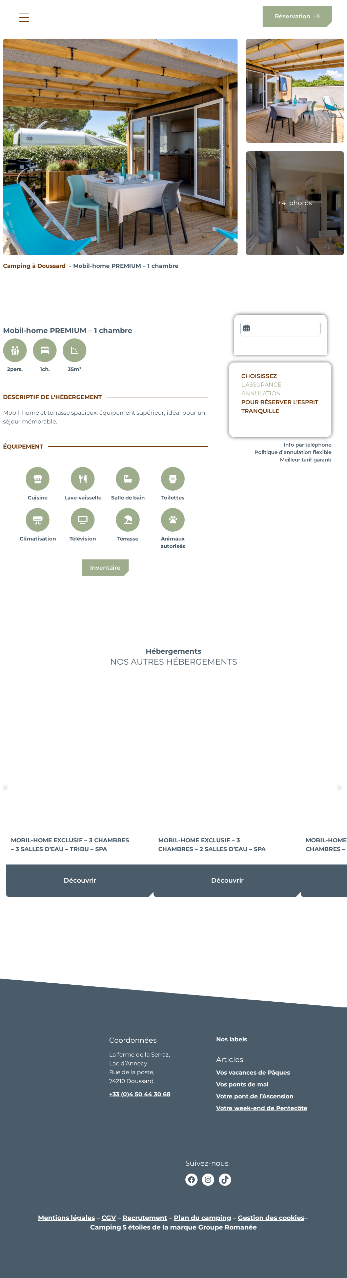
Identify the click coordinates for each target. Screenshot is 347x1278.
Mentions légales (66, 1217)
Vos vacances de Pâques (253, 1072)
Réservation (292, 16)
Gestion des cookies (271, 1217)
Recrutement (145, 1217)
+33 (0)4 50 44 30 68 (139, 1094)
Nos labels (231, 1039)
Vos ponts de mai (242, 1084)
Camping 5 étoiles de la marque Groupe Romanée (173, 1227)
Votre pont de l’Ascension (254, 1095)
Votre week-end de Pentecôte (261, 1107)
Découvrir (80, 880)
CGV (109, 1217)
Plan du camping (202, 1217)
